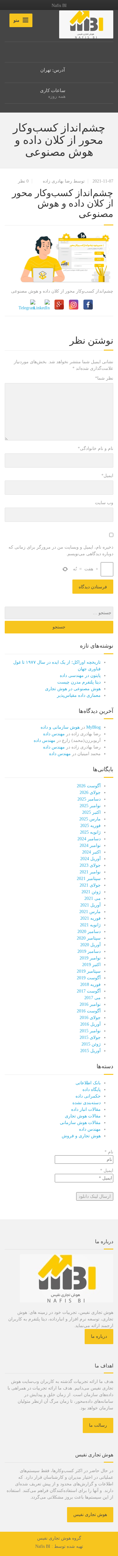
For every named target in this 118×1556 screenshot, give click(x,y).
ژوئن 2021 (91, 891)
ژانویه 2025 (90, 832)
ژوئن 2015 (91, 1044)
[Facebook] (88, 305)
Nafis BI (42, 1546)
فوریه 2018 (90, 984)
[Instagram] (74, 305)
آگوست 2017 (89, 991)
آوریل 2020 (90, 944)
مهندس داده (54, 733)
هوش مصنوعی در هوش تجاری (73, 688)
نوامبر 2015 (90, 1031)
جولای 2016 (90, 1017)
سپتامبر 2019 (89, 971)
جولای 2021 (90, 885)
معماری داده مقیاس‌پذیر (79, 695)
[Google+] (59, 305)
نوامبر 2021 (90, 872)
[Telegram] (30, 305)
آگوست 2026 (89, 786)
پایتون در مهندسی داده (80, 675)
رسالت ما (98, 1425)
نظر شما (104, 378)
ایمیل (107, 475)
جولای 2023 (90, 865)
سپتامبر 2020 (89, 938)
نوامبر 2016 (90, 1004)
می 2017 (92, 997)
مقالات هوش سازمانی (80, 1122)
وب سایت (104, 502)
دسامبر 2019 (89, 951)
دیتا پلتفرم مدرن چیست (79, 682)
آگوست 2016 (89, 1011)
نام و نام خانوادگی (95, 448)
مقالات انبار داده (86, 1109)
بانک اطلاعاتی (88, 1083)
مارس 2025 (90, 819)
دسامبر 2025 (89, 799)
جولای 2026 (90, 792)
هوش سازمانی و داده (60, 727)
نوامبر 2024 (90, 845)
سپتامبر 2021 (89, 878)
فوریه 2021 (90, 918)
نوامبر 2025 (90, 805)
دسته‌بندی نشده (86, 1102)
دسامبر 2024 (89, 838)
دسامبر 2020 (89, 931)
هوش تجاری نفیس (90, 1514)
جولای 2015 (90, 1037)
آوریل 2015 (90, 1050)
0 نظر (23, 181)
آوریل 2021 (90, 905)
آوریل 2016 (90, 1024)
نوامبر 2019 (90, 958)
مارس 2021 (90, 911)
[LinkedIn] (45, 305)
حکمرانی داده (88, 1096)
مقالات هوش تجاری (83, 1116)
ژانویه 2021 (90, 925)
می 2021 (92, 898)
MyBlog (93, 727)
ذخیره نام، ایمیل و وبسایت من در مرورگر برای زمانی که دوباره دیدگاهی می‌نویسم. (60, 550)
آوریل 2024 (90, 858)
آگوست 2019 (89, 978)
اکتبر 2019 (91, 964)
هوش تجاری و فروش (81, 1135)
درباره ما (99, 1336)
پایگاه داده (91, 1089)
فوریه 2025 (90, 825)
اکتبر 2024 (91, 852)
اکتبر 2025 (91, 812)
